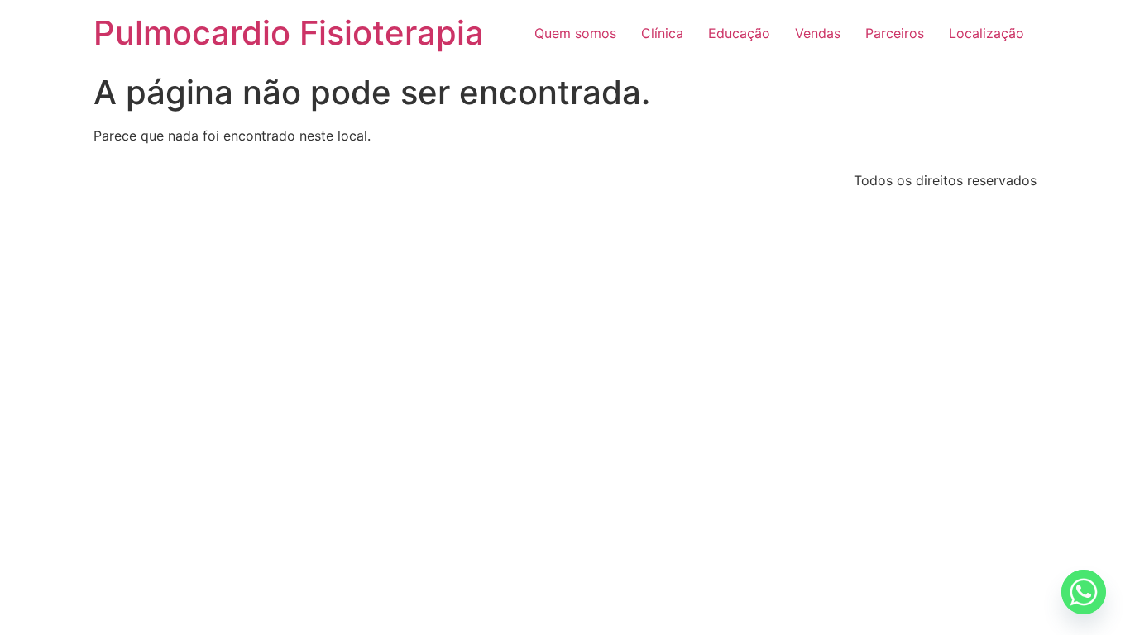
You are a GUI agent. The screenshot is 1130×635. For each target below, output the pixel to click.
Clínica (662, 33)
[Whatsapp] (1083, 592)
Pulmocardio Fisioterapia (288, 32)
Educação (739, 33)
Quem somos (575, 33)
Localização (986, 33)
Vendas (817, 33)
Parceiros (894, 33)
